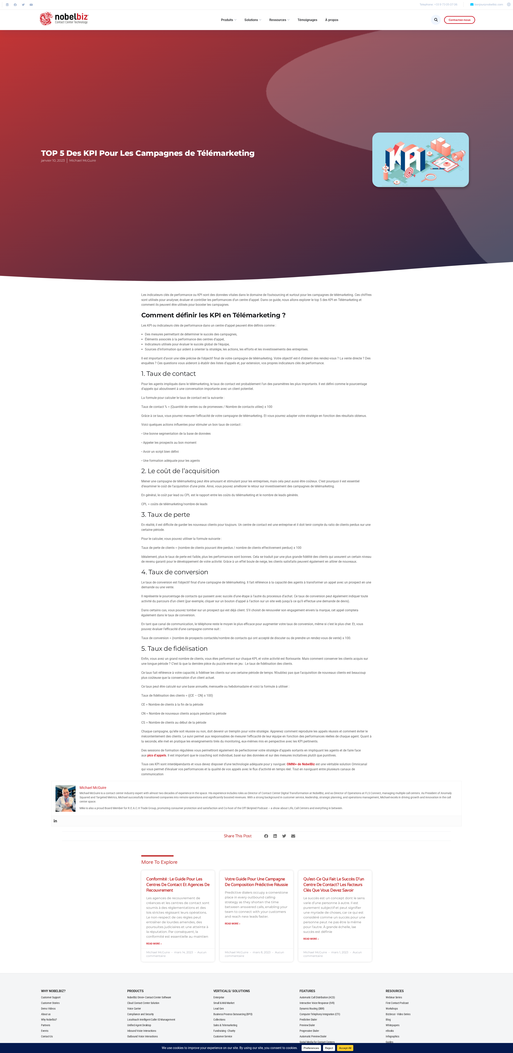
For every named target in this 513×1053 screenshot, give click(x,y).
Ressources (277, 20)
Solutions (251, 20)
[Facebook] (15, 5)
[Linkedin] (7, 5)
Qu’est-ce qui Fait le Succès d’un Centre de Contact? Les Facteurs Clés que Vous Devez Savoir (333, 885)
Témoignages (307, 20)
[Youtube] (31, 5)
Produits (227, 20)
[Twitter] (23, 5)
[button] (266, 836)
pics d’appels (156, 755)
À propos (331, 20)
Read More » (154, 943)
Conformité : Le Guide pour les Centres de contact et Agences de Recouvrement (177, 885)
